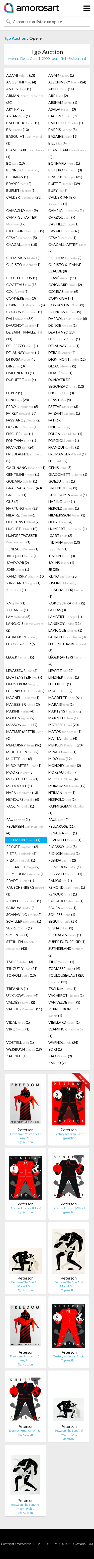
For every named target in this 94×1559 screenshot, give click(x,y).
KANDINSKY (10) (25, 576)
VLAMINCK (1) (65, 1032)
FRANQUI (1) (63, 447)
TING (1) (61, 962)
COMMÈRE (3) (21, 298)
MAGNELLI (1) (22, 697)
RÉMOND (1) (66, 887)
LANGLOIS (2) (25, 626)
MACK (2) (60, 691)
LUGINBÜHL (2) (25, 691)
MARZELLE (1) (63, 718)
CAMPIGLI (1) (66, 210)
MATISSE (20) (63, 725)
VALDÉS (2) (20, 1002)
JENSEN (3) (61, 556)
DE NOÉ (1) (62, 325)
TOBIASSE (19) (64, 968)
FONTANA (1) (21, 440)
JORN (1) (17, 569)
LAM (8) (18, 617)
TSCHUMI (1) (62, 988)
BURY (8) (57, 190)
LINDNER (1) (63, 677)
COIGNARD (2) (65, 284)
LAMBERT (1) (65, 617)
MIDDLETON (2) (22, 752)
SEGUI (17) (62, 921)
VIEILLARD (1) (64, 1022)
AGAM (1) (61, 75)
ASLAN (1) (18, 116)
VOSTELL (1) (20, 1042)
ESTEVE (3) (63, 406)
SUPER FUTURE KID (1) (66, 941)
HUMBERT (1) (67, 529)
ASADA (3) (62, 109)
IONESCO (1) (22, 549)
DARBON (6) (67, 318)
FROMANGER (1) (67, 454)
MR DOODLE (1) (19, 786)
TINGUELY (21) (21, 968)
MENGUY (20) (65, 745)
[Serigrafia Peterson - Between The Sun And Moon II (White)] (25, 1251)
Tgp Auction (15, 38)
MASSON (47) (21, 725)
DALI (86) (19, 318)
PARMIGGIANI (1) (65, 809)
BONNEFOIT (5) (22, 170)
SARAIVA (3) (21, 908)
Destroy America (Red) (68, 1134)
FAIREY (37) (21, 413)
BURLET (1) (21, 190)
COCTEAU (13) (22, 284)
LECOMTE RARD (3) (67, 647)
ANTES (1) (18, 89)
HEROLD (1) (63, 508)
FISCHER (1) (19, 434)
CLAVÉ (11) (62, 278)
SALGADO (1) (65, 901)
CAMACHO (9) (22, 210)
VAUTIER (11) (24, 1009)
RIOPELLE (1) (23, 901)
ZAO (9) (60, 1056)
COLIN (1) (17, 291)
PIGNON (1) (64, 853)
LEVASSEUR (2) (21, 670)
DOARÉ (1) (60, 373)
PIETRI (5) (21, 853)
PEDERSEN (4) (24, 829)
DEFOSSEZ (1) (64, 339)
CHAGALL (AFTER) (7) (67, 247)
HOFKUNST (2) (23, 522)
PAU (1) (18, 819)
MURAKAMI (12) (66, 786)
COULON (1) (24, 312)
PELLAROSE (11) (61, 826)
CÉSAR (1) (62, 237)
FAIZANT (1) (64, 413)
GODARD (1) (21, 481)
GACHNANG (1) (25, 467)
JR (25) (53, 569)
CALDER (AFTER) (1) (62, 200)
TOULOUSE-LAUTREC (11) (66, 978)
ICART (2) (60, 535)
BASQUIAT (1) (24, 139)
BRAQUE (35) (65, 177)
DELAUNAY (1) (63, 346)
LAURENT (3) (67, 637)
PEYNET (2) (22, 846)
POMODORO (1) (64, 867)
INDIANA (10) (64, 542)
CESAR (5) (21, 237)
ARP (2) (58, 95)
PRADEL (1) (20, 880)
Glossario (79, 1544)
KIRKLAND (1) (23, 583)
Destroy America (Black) (25, 1208)
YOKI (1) (55, 1049)
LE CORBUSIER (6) (21, 644)
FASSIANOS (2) (23, 420)
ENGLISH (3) (61, 393)
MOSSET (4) (63, 779)
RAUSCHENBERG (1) (25, 890)
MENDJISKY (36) (23, 745)
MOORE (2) (20, 772)
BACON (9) (62, 116)
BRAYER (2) (18, 183)
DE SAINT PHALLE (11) (24, 335)
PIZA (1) (20, 860)
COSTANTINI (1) (66, 305)
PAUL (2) (58, 819)
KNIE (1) (15, 603)
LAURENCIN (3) (23, 637)
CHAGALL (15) (21, 244)
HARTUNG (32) (22, 508)
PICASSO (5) (62, 846)
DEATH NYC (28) (61, 332)
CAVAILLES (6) (63, 231)
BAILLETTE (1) (65, 123)
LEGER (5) (20, 657)
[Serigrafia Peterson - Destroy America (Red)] (68, 1103)
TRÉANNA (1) (17, 988)
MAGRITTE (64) (65, 697)
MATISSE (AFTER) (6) (25, 734)
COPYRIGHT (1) (61, 298)
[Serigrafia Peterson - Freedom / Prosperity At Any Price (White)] (25, 1103)
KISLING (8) (62, 583)
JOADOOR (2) (17, 562)
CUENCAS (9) (64, 312)
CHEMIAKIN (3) (24, 258)
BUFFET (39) (64, 183)
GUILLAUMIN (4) (67, 495)
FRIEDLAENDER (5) (24, 457)
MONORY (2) (64, 765)
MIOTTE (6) (19, 759)
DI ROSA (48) (21, 359)
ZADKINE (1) (16, 1056)
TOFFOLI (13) (21, 975)
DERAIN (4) (61, 352)
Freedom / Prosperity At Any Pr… (25, 1136)
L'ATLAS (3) (57, 610)
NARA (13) (22, 792)
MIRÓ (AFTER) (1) (23, 765)
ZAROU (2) (57, 1063)
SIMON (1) (17, 935)
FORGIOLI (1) (63, 440)
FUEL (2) (57, 461)
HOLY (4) (60, 522)
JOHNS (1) (61, 562)
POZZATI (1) (65, 874)
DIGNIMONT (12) (67, 359)
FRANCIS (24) (20, 447)
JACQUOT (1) (22, 556)
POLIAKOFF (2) (22, 867)
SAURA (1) (62, 908)
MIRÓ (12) (60, 759)
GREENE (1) (62, 488)
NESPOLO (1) (62, 799)
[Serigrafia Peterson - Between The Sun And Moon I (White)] (68, 1251)
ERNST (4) (59, 400)
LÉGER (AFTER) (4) (66, 660)
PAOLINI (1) (20, 806)
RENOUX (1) (62, 894)
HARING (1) (61, 501)
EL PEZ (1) (14, 393)
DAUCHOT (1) (22, 325)
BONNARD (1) (64, 163)
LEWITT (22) (60, 670)
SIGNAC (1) (60, 928)
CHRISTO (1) (23, 264)
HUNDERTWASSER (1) (21, 538)
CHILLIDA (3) (64, 258)
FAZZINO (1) (22, 427)
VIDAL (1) (18, 1022)
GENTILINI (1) (22, 474)
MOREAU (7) (62, 772)
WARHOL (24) (63, 1042)
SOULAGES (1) (64, 935)
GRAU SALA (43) (24, 488)
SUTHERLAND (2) (65, 951)
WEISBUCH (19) (24, 1049)
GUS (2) (12, 501)
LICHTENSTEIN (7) (24, 677)
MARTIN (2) (20, 718)
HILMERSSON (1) (66, 515)
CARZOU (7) (61, 217)
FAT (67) (54, 420)
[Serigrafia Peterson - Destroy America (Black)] (25, 1177)
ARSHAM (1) (62, 102)
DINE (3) (15, 366)
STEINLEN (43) (21, 945)
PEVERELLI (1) (64, 840)
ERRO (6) (22, 406)
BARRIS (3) (62, 129)
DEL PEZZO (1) (22, 346)
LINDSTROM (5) (23, 684)
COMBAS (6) (63, 291)
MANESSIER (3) (23, 704)
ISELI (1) (57, 549)
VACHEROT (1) (66, 995)
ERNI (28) (17, 400)
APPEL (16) (61, 89)
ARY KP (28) (16, 109)
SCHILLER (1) (23, 921)
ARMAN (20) (25, 99)
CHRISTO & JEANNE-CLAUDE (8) (65, 267)
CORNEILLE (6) (25, 305)
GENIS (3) (59, 467)
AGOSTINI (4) (21, 82)
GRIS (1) (16, 495)
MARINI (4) (20, 711)
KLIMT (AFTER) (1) (65, 593)
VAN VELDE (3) (64, 1002)
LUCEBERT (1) (59, 684)
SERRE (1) (19, 928)
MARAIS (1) (61, 704)
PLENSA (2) (62, 860)
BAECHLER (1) (22, 123)
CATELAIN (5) (25, 231)
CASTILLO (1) (63, 224)
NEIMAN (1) (61, 792)
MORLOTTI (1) (22, 779)
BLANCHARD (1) (25, 153)
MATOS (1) (64, 731)
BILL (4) (57, 143)
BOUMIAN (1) (17, 177)
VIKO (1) (17, 1029)
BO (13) (15, 163)
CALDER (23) (23, 197)
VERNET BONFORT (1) (64, 1012)
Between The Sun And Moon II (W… (25, 1284)
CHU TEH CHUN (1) (21, 278)
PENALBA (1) (62, 833)
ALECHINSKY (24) (67, 82)
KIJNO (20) (62, 576)
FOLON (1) (65, 434)
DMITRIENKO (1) (20, 373)
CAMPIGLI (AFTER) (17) (21, 220)
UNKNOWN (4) (22, 995)
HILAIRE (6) (20, 515)
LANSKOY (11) (64, 623)
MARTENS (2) (65, 711)
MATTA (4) (62, 738)
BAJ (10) (17, 129)
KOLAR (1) (17, 610)
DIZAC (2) (62, 366)
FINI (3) (59, 427)
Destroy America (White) (68, 1208)
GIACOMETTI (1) (67, 474)
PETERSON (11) (23, 840)
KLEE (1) (16, 590)
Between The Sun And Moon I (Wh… (68, 1284)
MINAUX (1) (62, 752)
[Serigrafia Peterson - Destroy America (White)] (68, 1177)
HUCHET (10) (21, 529)
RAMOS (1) (60, 880)
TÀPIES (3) (19, 962)
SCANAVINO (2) (23, 914)
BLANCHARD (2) (67, 153)
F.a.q (90, 1544)
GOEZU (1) (61, 481)
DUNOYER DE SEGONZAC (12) (66, 382)
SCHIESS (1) (61, 914)
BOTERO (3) (65, 170)
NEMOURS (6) (22, 799)
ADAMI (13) (20, 75)
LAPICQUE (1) (65, 630)
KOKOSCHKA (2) (66, 603)
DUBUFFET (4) (21, 379)
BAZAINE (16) (62, 136)
